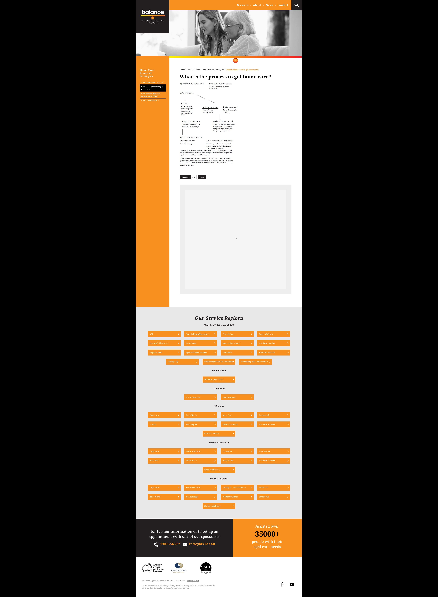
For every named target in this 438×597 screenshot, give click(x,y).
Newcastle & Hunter (231, 343)
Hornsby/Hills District (159, 343)
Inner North (191, 415)
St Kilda (153, 424)
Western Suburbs (230, 424)
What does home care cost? (152, 82)
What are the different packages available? (150, 94)
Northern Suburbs (267, 424)
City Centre (154, 415)
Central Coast (228, 334)
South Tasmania (229, 397)
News (269, 5)
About (257, 5)
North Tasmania (193, 397)
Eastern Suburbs (266, 334)
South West (227, 352)
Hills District (264, 451)
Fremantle (227, 451)
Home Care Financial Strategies (210, 69)
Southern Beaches (267, 352)
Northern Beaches (267, 343)
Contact (283, 5)
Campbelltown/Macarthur (197, 334)
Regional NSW (156, 352)
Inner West (191, 343)
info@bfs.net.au (202, 544)
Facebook (185, 177)
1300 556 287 (170, 544)
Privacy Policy (193, 581)
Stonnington (191, 424)
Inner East (227, 415)
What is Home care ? (150, 100)
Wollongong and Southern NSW (255, 361)
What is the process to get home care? (152, 88)
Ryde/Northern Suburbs (196, 352)
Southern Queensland (213, 379)
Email (201, 177)
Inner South (264, 415)
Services (242, 5)
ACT (151, 334)
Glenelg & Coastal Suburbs (234, 487)
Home (182, 69)
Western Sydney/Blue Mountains (218, 361)
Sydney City (173, 361)
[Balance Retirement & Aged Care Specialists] (152, 16)
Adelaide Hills (192, 497)
